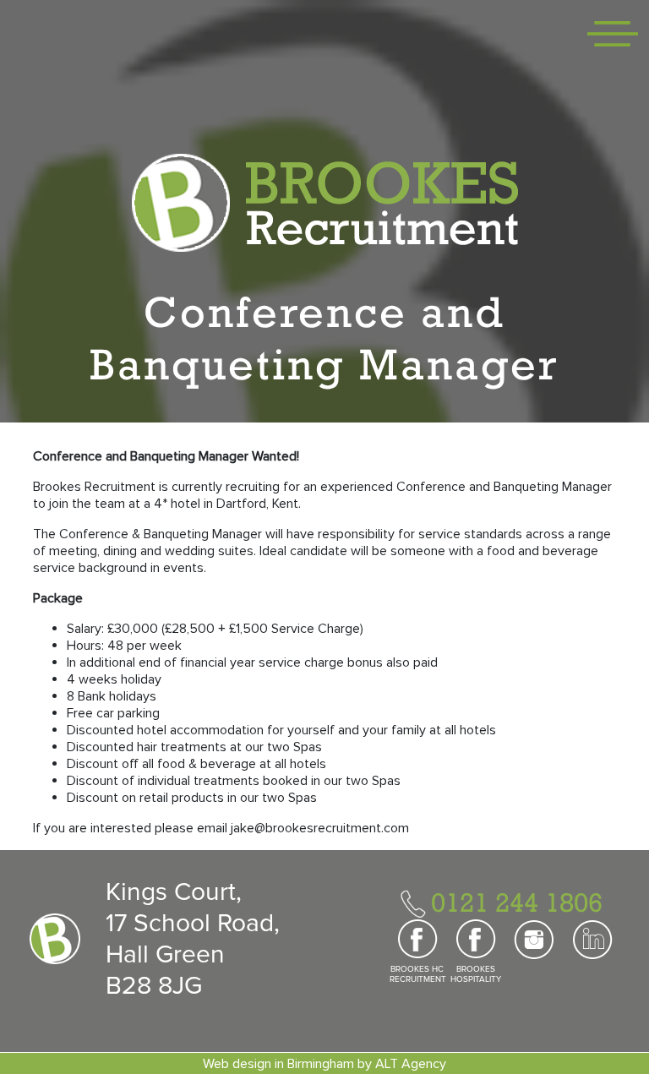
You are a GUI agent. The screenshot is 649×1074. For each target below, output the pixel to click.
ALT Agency (410, 1063)
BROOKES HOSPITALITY (475, 974)
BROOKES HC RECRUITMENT (417, 974)
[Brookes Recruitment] (325, 202)
